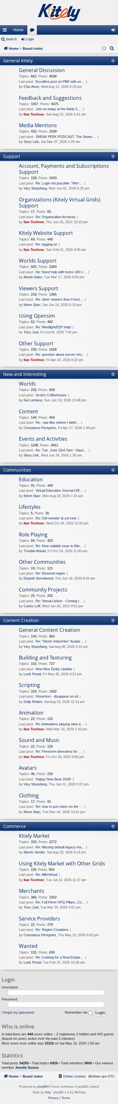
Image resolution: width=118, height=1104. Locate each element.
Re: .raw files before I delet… (58, 422)
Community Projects (43, 589)
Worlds (27, 383)
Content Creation (21, 620)
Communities (17, 470)
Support (11, 156)
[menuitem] (112, 48)
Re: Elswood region (50, 573)
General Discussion (42, 70)
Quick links (6, 31)
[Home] (59, 12)
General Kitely (18, 61)
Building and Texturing (45, 657)
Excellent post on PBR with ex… (60, 81)
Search (11, 39)
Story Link (31, 142)
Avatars (28, 767)
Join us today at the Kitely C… (58, 109)
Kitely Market (34, 835)
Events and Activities (43, 438)
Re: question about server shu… (60, 354)
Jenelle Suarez (27, 1067)
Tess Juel (31, 332)
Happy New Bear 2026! (53, 779)
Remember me (76, 1012)
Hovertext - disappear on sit (57, 696)
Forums (33, 31)
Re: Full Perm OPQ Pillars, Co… (60, 902)
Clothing (29, 795)
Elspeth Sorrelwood (38, 578)
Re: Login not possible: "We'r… (59, 183)
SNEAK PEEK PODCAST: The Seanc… (66, 137)
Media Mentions (38, 125)
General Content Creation (49, 629)
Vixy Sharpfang (35, 188)
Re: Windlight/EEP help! (53, 327)
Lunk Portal (32, 674)
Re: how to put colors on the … (59, 806)
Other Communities (42, 561)
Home (18, 30)
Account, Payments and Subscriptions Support (64, 168)
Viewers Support (38, 288)
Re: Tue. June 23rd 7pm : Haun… (61, 450)
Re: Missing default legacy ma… (60, 847)
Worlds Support (38, 260)
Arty (48, 1092)
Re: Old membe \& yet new (56, 518)
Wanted (28, 946)
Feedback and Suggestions (50, 97)
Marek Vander (34, 852)
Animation (31, 712)
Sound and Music (39, 740)
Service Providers (39, 918)
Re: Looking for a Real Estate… (60, 957)
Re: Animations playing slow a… (60, 724)
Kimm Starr (32, 305)
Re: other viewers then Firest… (59, 299)
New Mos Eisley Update (54, 669)
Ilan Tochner (34, 114)
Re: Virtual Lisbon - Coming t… (59, 601)
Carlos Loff (32, 606)
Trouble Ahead (35, 551)
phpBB (42, 1086)
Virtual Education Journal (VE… (59, 490)
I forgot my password (18, 1012)
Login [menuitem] (114, 31)
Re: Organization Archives (56, 217)
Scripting (29, 685)
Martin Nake (33, 277)
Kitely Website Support (46, 232)
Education (31, 479)
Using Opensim (37, 315)
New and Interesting (24, 374)
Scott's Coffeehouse (51, 395)
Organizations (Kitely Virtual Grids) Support (59, 202)
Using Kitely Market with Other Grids (62, 863)
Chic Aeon (31, 86)
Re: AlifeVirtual (46, 874)
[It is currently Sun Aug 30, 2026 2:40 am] (104, 48)
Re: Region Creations (52, 929)
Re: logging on (46, 244)
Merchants (31, 890)
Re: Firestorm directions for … (59, 751)
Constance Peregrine (40, 428)
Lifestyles (30, 506)
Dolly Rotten (33, 702)
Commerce (14, 826)
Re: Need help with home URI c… (61, 272)
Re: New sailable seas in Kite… (59, 546)
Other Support (36, 343)
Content (28, 411)
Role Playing (33, 534)
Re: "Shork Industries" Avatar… (60, 641)
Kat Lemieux (33, 400)
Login (30, 39)
